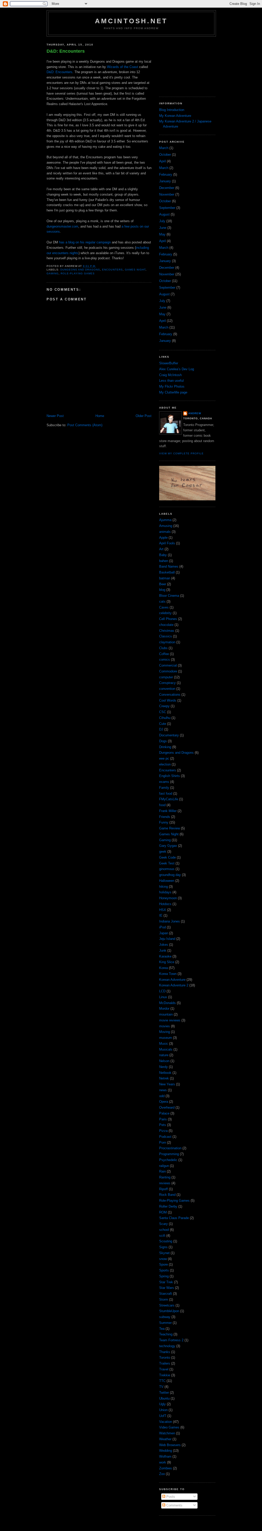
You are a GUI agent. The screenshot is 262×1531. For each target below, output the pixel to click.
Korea (163, 968)
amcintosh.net (131, 21)
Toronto (164, 1357)
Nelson (164, 1061)
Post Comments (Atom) (84, 425)
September (167, 208)
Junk (162, 950)
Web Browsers (170, 1445)
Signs (163, 1247)
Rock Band (167, 1195)
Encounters (112, 269)
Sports (164, 1270)
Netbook (165, 1073)
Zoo (162, 1474)
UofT (162, 1416)
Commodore (168, 671)
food (162, 805)
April (162, 161)
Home (99, 416)
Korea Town (168, 974)
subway (164, 1317)
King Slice (166, 962)
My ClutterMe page (173, 392)
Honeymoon (168, 898)
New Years (167, 1084)
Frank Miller (168, 811)
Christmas (166, 631)
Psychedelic (168, 1160)
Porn (162, 1142)
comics (164, 659)
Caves (164, 607)
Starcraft (165, 1294)
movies (164, 1026)
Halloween (166, 881)
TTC (162, 1381)
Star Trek (166, 1282)
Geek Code (167, 857)
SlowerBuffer (168, 363)
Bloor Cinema (169, 596)
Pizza (163, 1131)
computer (166, 677)
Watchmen (167, 1433)
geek (162, 851)
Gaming (53, 273)
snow (163, 1259)
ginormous (166, 869)
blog (162, 590)
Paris (163, 1119)
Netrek (164, 1078)
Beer (162, 584)
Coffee (164, 654)
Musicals (165, 1049)
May (162, 234)
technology (167, 1346)
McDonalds (167, 1003)
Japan (163, 933)
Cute (162, 724)
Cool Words (167, 700)
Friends (164, 817)
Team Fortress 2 (171, 1340)
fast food (165, 793)
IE (160, 915)
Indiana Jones (169, 921)
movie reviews (169, 1020)
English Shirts (169, 776)
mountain (166, 1014)
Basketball (167, 572)
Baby (163, 555)
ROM (163, 1212)
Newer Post (55, 416)
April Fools (167, 543)
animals (165, 532)
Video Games (169, 1427)
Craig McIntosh (170, 375)
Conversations (169, 694)
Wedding (165, 1451)
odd (162, 1096)
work (162, 1462)
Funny (163, 822)
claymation (167, 642)
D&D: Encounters (66, 51)
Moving (164, 1032)
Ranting (164, 1177)
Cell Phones (168, 619)
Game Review (169, 828)
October (165, 154)
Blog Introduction (171, 110)
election (165, 764)
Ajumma (165, 520)
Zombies (165, 1468)
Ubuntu (164, 1398)
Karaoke (165, 956)
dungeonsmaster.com (62, 226)
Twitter (164, 1392)
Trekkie (164, 1375)
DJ (161, 729)
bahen (163, 561)
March (163, 148)
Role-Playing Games (78, 273)
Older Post (143, 416)
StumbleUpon (169, 1311)
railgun (164, 1166)
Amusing (165, 526)
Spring (164, 1276)
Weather (165, 1439)
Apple (163, 537)
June (162, 228)
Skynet (164, 1253)
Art (161, 549)
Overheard (166, 1107)
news (163, 1090)
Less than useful (171, 380)
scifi (162, 1235)
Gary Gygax (168, 846)
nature (163, 1055)
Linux (163, 997)
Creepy (164, 706)
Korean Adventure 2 (173, 985)
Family (164, 788)
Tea (162, 1329)
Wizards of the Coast (122, 67)
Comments (173, 1505)
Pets (162, 1125)
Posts (170, 1497)
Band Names (168, 566)
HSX (162, 910)
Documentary (169, 735)
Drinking (165, 747)
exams (164, 782)
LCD (162, 991)
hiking (163, 886)
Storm (163, 1299)
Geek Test (166, 863)
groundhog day (170, 875)
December (166, 188)
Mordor (164, 1008)
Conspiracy (167, 683)
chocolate (166, 625)
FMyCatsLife (168, 799)
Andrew (194, 413)
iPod (162, 927)
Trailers (164, 1363)
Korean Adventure (172, 980)
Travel (163, 1369)
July (162, 221)
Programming (169, 1154)
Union (163, 1410)
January (165, 181)
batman (164, 578)
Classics (165, 636)
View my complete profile (181, 453)
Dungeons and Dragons (80, 269)
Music (163, 1043)
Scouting (165, 1241)
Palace (164, 1113)
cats (162, 601)
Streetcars (166, 1305)
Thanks (164, 1352)
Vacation (165, 1422)
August (164, 214)
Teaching (165, 1334)
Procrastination (170, 1148)
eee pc (164, 758)
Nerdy (163, 1067)
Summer (165, 1323)
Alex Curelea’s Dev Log (176, 369)
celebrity (165, 613)
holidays (165, 892)
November (166, 194)
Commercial (168, 665)
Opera (163, 1102)
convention (167, 689)
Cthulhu (164, 718)
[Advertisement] (184, 64)
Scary (163, 1224)
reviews (164, 1183)
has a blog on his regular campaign (85, 242)
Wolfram (165, 1456)
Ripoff (163, 1189)
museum (165, 1038)
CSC (162, 712)
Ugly (162, 1404)
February (165, 174)
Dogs (163, 741)
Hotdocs (165, 904)
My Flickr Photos (171, 386)
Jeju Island (167, 939)
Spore (163, 1264)
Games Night (135, 269)
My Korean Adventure (175, 116)
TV (161, 1387)
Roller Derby (168, 1206)
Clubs (163, 648)
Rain (162, 1171)
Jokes (163, 945)
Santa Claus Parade (174, 1218)
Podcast (165, 1137)
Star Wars (166, 1288)
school (164, 1230)
